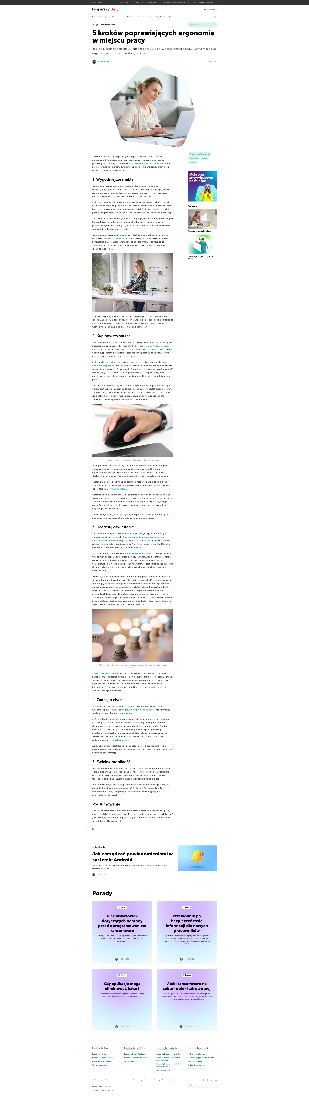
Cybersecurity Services (196, 1054)
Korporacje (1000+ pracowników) (204, 2)
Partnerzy (107, 1086)
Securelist (95, 1090)
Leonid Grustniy (103, 62)
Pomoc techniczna (144, 17)
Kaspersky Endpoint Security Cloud (137, 1058)
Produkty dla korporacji (198, 1048)
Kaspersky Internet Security (102, 1058)
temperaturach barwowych (138, 553)
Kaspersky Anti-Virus (100, 1054)
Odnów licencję (127, 17)
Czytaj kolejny (100, 847)
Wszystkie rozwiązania (197, 1069)
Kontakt (94, 1086)
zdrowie (193, 162)
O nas (100, 1086)
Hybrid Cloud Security (196, 1065)
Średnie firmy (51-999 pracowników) (175, 2)
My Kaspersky (209, 9)
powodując (122, 238)
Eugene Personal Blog (106, 1090)
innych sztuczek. (120, 740)
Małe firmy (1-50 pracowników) (146, 2)
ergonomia (194, 158)
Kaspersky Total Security (101, 1061)
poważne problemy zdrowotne (150, 163)
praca (204, 158)
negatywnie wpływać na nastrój (138, 709)
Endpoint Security (195, 1061)
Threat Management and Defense (201, 1058)
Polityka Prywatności (130, 1080)
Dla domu (125, 2)
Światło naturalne (101, 673)
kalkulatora (134, 225)
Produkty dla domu (100, 1048)
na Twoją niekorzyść (115, 489)
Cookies (177, 1080)
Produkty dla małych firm (134, 1048)
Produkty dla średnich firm (167, 1048)
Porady (123, 907)
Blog (170, 17)
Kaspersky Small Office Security (135, 1054)
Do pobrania (160, 17)
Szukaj (214, 24)
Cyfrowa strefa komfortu (105, 25)
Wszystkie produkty (99, 1065)
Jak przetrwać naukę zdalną (199, 231)
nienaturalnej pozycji (103, 365)
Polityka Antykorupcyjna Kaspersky (149, 1080)
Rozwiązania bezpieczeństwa (103, 17)
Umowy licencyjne (167, 1080)
